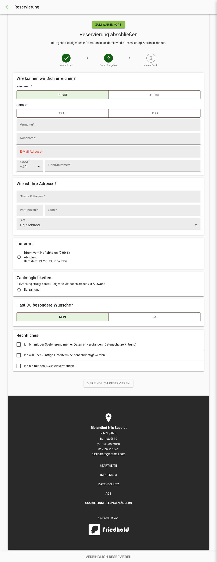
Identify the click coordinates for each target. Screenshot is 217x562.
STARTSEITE (108, 465)
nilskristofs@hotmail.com (108, 454)
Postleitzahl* (29, 210)
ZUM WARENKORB (108, 24)
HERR (154, 113)
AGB (108, 493)
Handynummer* (59, 165)
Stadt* (52, 210)
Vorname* (27, 125)
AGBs (49, 366)
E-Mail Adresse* (31, 151)
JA (154, 317)
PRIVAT (63, 94)
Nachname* (28, 138)
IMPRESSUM (108, 475)
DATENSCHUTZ (108, 484)
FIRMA (154, 94)
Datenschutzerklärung (119, 344)
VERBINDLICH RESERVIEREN (108, 383)
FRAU (62, 113)
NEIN (62, 317)
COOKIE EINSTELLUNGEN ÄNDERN (108, 503)
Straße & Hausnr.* (32, 196)
